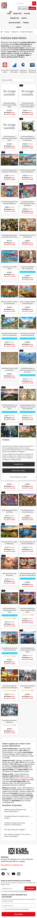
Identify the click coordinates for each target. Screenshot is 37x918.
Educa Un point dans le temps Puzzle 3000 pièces (9, 302)
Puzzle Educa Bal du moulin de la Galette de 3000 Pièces (9, 236)
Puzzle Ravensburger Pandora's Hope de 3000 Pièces (9, 104)
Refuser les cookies (18, 471)
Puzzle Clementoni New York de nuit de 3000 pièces (27, 542)
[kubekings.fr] (4, 5)
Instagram (19, 874)
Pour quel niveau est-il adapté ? (15, 829)
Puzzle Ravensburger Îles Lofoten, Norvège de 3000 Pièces (27, 649)
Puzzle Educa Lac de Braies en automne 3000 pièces (27, 334)
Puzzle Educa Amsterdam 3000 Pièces (27, 686)
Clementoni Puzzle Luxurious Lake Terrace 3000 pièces (9, 334)
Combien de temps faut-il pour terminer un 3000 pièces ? (14, 824)
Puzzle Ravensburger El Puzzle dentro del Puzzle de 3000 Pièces (27, 203)
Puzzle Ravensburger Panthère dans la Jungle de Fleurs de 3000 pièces (27, 104)
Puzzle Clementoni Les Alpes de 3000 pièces (9, 542)
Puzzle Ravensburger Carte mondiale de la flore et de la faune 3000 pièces (27, 406)
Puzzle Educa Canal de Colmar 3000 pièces (27, 511)
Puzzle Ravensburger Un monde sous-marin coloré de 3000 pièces (27, 370)
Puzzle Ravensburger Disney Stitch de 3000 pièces (9, 202)
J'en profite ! (30, 888)
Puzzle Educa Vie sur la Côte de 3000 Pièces (27, 236)
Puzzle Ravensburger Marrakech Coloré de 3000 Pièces (9, 138)
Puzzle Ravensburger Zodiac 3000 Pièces (9, 511)
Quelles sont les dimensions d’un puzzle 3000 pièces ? (15, 810)
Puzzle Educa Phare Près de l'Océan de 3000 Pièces (9, 649)
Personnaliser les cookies (18, 477)
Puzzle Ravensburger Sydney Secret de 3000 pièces (27, 171)
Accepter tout (18, 464)
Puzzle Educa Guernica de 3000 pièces (9, 721)
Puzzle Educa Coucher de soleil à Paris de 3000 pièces (9, 686)
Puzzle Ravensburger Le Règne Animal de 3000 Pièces (9, 610)
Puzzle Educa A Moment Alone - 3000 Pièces (27, 267)
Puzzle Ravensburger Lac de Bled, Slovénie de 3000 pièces (9, 406)
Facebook (3, 874)
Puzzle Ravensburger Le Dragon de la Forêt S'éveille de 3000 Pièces (27, 138)
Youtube (13, 874)
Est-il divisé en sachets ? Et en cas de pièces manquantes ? (17, 835)
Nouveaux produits (7, 80)
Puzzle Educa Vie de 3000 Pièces (9, 267)
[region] (18, 68)
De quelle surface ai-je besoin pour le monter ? (17, 817)
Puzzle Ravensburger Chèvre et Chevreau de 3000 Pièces (9, 171)
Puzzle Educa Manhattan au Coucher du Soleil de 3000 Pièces (27, 610)
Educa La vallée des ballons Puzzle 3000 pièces (27, 302)
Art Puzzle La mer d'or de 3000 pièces (9, 574)
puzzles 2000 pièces (22, 778)
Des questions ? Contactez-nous (12, 865)
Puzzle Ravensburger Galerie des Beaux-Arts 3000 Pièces (27, 574)
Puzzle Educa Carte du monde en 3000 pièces (9, 369)
